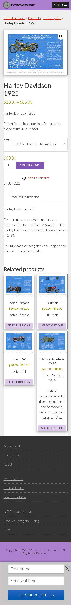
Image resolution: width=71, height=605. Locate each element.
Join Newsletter (36, 595)
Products (34, 18)
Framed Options (15, 497)
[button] (60, 5)
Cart (7, 530)
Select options (19, 325)
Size (7, 140)
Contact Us (12, 455)
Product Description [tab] (24, 197)
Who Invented (13, 479)
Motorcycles (52, 18)
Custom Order (14, 488)
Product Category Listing (21, 521)
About (8, 464)
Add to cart (30, 165)
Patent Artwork (14, 18)
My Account (12, 446)
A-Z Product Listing (17, 511)
